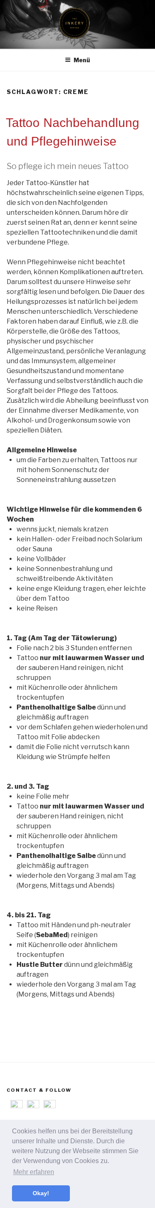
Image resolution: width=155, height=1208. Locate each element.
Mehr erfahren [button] (33, 1171)
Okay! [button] (41, 1193)
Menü (82, 59)
